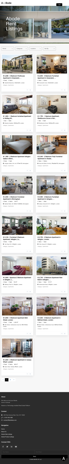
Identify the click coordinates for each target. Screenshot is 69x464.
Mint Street (25, 324)
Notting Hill (17, 123)
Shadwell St (55, 163)
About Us (3, 431)
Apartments (11, 85)
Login (59, 4)
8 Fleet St (19, 163)
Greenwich (17, 82)
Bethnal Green (58, 324)
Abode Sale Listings (6, 434)
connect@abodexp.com (10, 420)
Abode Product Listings (7, 436)
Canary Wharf (14, 366)
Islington (53, 203)
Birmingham (25, 163)
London (22, 82)
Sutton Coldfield (18, 203)
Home (3, 429)
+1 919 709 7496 (8, 417)
